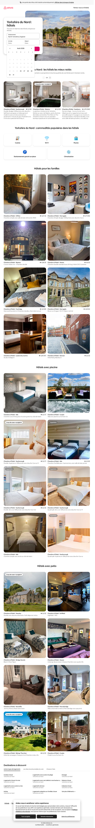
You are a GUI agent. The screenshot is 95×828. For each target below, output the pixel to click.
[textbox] (15, 43)
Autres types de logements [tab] (12, 769)
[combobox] (23, 37)
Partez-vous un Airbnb (81, 8)
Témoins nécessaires (47, 816)
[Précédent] (43, 77)
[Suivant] (49, 77)
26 (20, 71)
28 (28, 71)
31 (13, 75)
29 (31, 71)
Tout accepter (25, 816)
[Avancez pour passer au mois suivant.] (31, 48)
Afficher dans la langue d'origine (64, 2)
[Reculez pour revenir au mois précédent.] (10, 48)
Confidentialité (39, 825)
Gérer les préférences (67, 816)
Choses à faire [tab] (50, 769)
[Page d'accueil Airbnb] (8, 8)
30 (10, 75)
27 (24, 71)
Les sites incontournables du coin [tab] (33, 769)
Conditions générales (52, 825)
